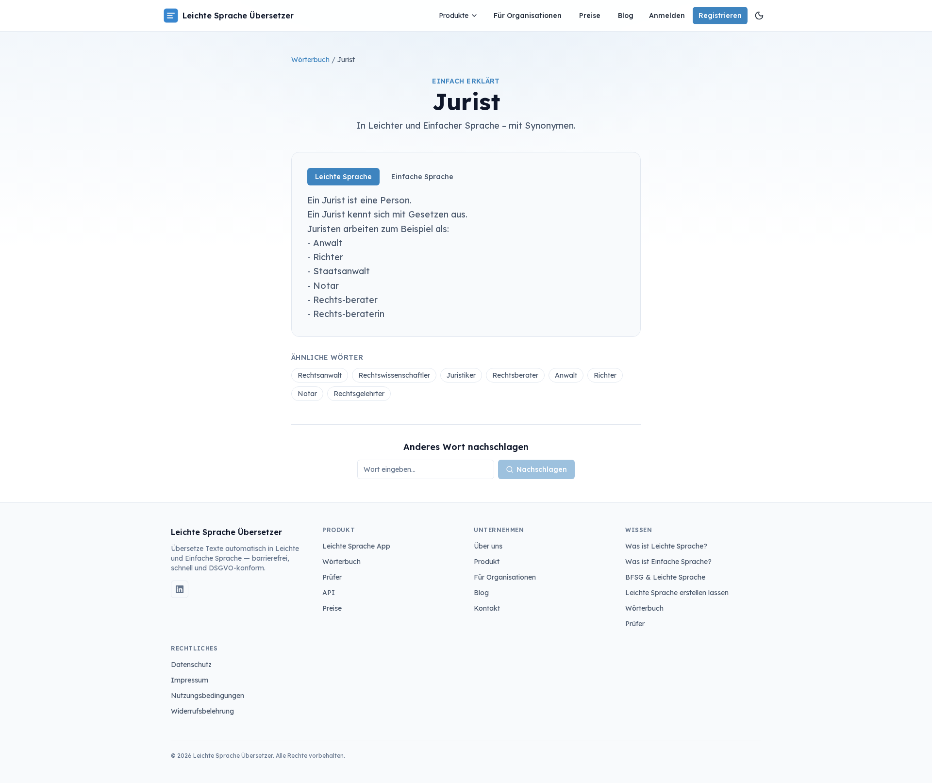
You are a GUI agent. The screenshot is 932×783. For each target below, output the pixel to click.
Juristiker (461, 375)
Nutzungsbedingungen (207, 695)
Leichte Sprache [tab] (343, 176)
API (328, 592)
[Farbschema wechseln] (759, 15)
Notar (307, 393)
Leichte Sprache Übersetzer (238, 15)
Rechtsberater (515, 375)
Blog (625, 15)
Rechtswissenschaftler (394, 375)
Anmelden (667, 15)
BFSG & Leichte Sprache (665, 577)
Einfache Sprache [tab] (422, 176)
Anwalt (566, 375)
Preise (589, 15)
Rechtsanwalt (320, 375)
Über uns (488, 546)
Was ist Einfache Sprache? (668, 561)
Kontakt (487, 608)
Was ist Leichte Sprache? (666, 546)
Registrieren (720, 15)
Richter (605, 375)
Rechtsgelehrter (358, 393)
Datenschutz (191, 664)
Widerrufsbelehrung (202, 711)
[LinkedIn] (179, 589)
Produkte (453, 15)
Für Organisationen (528, 15)
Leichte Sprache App (356, 546)
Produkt (486, 561)
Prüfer (332, 577)
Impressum (189, 680)
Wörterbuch (310, 59)
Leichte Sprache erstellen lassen (677, 592)
